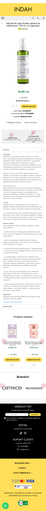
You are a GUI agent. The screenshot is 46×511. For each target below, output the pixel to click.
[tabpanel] (23, 60)
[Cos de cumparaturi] (43, 18)
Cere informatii (31, 122)
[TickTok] (21, 433)
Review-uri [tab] (7, 306)
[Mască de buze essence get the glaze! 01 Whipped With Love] (34, 331)
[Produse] (3, 18)
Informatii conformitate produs (12, 302)
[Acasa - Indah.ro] (23, 9)
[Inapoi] (1, 23)
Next (42, 63)
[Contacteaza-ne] (38, 18)
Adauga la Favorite (14, 122)
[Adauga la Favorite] (12, 365)
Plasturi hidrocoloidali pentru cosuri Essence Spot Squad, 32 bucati (12, 343)
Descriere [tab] (6, 150)
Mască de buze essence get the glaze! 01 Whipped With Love (33, 343)
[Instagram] (25, 433)
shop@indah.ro (24, 449)
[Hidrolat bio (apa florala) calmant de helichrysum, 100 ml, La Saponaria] (23, 60)
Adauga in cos (28, 106)
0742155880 (24, 446)
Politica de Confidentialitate (25, 420)
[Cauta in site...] (33, 18)
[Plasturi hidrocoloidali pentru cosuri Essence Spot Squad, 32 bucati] (12, 331)
